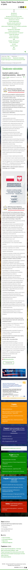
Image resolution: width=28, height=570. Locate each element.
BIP (14, 47)
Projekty (7, 77)
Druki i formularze (14, 42)
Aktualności (14, 13)
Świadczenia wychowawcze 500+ (14, 16)
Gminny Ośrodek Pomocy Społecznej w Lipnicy (12, 3)
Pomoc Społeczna (14, 36)
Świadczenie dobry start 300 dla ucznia (14, 18)
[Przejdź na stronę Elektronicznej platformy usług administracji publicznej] (14, 372)
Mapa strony (5, 540)
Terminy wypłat (14, 45)
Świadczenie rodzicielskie (14, 29)
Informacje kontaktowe (7, 539)
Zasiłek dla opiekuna (14, 34)
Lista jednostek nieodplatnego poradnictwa (11, 448)
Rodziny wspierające (14, 37)
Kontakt (14, 44)
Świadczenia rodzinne (14, 19)
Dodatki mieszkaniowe (14, 41)
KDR (14, 39)
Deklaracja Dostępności (7, 542)
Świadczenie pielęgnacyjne (14, 24)
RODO (14, 49)
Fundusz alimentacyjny (14, 31)
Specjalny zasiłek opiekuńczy (14, 23)
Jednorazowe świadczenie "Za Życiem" (14, 32)
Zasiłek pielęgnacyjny (14, 21)
